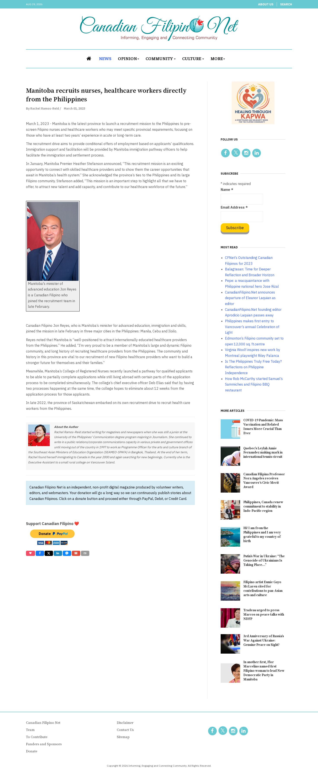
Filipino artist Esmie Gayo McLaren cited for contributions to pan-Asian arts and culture (263, 588)
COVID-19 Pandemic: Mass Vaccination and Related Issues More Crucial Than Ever (263, 426)
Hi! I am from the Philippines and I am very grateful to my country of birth (262, 534)
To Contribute (36, 737)
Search (286, 4)
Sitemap (123, 737)
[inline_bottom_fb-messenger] (67, 553)
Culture (192, 58)
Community (159, 58)
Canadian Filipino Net (43, 723)
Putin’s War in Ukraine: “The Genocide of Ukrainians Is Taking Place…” (264, 560)
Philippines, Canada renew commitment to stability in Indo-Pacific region (263, 506)
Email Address (234, 207)
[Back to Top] (305, 769)
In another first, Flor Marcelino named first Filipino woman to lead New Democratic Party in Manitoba (263, 670)
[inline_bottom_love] (30, 553)
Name (227, 189)
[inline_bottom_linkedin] (58, 553)
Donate (31, 751)
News (105, 58)
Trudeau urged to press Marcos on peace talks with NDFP (263, 614)
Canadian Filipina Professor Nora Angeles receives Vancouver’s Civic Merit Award (264, 480)
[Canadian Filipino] (159, 28)
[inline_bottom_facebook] (39, 553)
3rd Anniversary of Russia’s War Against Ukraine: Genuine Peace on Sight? (263, 640)
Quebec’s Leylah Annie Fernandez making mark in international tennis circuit (263, 452)
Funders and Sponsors (44, 744)
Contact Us (125, 730)
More (216, 58)
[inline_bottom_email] (85, 553)
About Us (265, 4)
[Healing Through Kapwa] (253, 102)
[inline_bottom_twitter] (49, 553)
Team (30, 730)
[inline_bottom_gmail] (76, 553)
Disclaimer (125, 723)
